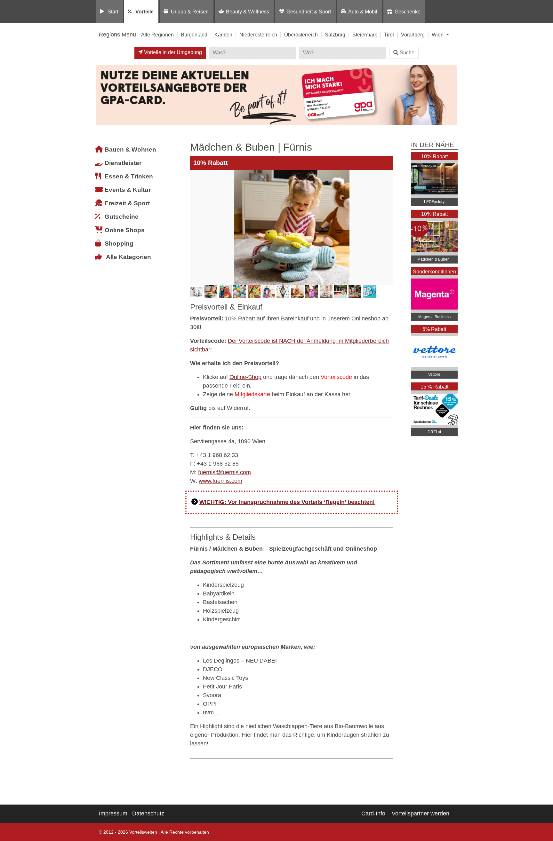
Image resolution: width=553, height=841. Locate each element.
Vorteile (144, 11)
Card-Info (373, 813)
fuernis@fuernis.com (224, 472)
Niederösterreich (258, 34)
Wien (438, 34)
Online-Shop (245, 377)
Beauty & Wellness (247, 11)
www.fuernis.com (220, 481)
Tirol (389, 34)
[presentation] (196, 227)
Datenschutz (148, 813)
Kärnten (223, 34)
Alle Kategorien (128, 257)
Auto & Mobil (362, 11)
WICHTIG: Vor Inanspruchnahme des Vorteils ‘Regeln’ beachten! (287, 502)
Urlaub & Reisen (190, 11)
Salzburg (335, 34)
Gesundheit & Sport (308, 11)
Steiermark (364, 34)
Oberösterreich (301, 34)
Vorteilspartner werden (420, 813)
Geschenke (408, 11)
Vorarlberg (413, 34)
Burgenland (194, 34)
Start (113, 11)
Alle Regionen (157, 34)
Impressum (113, 813)
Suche (407, 52)
